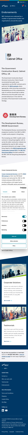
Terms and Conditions (7, 393)
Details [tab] (14, 191)
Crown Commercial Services (10, 174)
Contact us (4, 376)
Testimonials (5, 382)
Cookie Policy (5, 399)
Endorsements (5, 385)
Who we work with (7, 379)
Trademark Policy (20, 431)
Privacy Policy (5, 431)
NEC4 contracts (14, 86)
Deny (14, 245)
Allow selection (14, 241)
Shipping (4, 396)
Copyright (11, 431)
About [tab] (23, 191)
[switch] (24, 221)
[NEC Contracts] (5, 6)
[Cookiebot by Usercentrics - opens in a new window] (20, 188)
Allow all (14, 236)
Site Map (4, 402)
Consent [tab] (5, 191)
